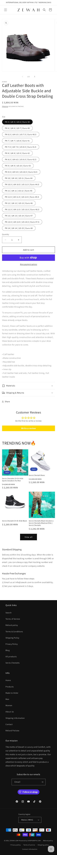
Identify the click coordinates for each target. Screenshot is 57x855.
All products (11, 656)
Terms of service (29, 845)
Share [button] (7, 401)
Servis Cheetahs (13, 663)
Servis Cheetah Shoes (37, 475)
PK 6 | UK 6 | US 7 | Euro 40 (17, 128)
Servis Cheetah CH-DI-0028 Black (14, 521)
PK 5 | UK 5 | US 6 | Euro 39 (17, 122)
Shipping (5, 106)
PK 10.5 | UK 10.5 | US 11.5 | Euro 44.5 (22, 184)
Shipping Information (15, 718)
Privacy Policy (12, 644)
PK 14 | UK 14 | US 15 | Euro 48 (19, 228)
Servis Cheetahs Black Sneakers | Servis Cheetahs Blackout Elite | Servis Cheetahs (41, 523)
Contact (9, 724)
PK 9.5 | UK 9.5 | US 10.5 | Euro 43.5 (21, 172)
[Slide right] (35, 76)
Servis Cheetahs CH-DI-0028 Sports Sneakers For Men (12, 479)
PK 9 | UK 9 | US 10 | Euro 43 (18, 165)
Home (8, 680)
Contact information (29, 849)
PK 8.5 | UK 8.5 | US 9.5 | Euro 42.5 (20, 159)
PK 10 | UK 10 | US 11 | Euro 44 (19, 178)
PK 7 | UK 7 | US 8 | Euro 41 (17, 140)
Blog (8, 650)
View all (29, 537)
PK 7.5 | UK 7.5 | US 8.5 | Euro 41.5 (20, 147)
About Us (10, 711)
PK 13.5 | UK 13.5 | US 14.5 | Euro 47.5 (22, 222)
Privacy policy (16, 845)
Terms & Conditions (14, 631)
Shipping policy (43, 845)
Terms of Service (13, 619)
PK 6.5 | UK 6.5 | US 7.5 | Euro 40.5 (20, 134)
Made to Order (12, 693)
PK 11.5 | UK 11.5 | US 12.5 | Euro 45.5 (22, 197)
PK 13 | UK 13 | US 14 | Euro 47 (19, 215)
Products (10, 686)
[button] (5, 10)
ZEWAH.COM (14, 841)
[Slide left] (22, 76)
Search (9, 612)
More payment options (28, 264)
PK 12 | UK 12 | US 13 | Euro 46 (19, 203)
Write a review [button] (28, 428)
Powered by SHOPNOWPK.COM (30, 841)
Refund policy (12, 625)
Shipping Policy (12, 638)
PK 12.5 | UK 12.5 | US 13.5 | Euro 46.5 (22, 209)
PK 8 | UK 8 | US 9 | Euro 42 (17, 153)
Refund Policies (12, 730)
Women (9, 705)
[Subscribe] (42, 782)
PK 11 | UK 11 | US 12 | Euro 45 (18, 190)
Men (7, 699)
